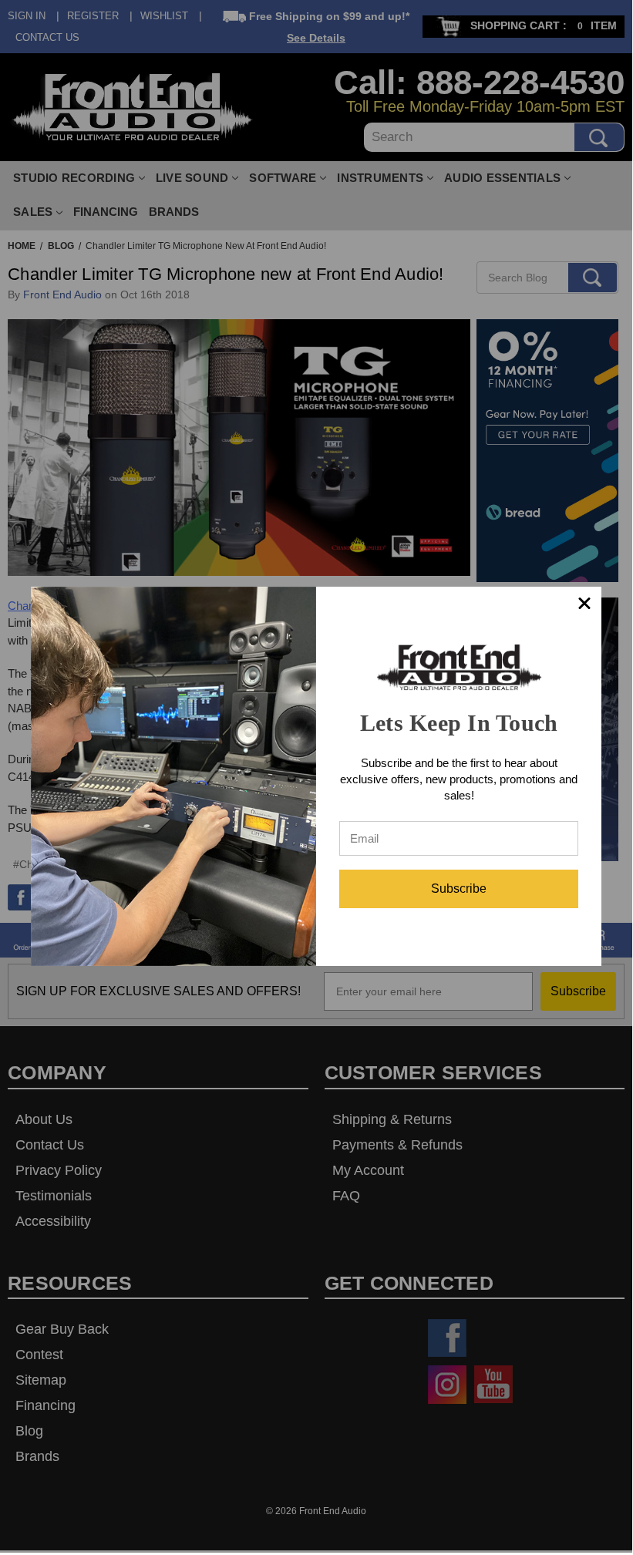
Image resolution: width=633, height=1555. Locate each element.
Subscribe (459, 888)
